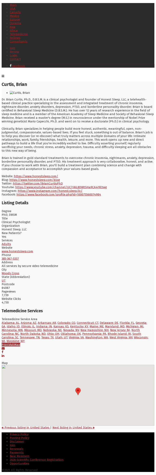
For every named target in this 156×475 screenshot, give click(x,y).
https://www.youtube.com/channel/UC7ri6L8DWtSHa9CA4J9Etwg (61, 187)
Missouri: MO (33, 330)
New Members (19, 456)
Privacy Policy (19, 434)
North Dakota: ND (33, 334)
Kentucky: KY (79, 326)
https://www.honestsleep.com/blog (34, 180)
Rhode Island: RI (119, 334)
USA (12, 8)
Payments (17, 452)
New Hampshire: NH (94, 330)
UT (3, 280)
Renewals (16, 449)
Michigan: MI (134, 326)
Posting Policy (19, 438)
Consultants (18, 41)
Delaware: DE (109, 323)
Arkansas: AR (47, 323)
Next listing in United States (73, 427)
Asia (12, 27)
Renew (14, 52)
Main (13, 5)
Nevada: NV (71, 330)
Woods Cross (10, 273)
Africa (14, 30)
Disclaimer (17, 441)
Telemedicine (19, 34)
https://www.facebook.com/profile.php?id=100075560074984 (58, 194)
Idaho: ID (13, 326)
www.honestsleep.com (17, 251)
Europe (15, 19)
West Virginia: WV (120, 337)
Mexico (14, 16)
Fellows (15, 38)
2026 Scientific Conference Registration (37, 460)
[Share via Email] (3, 348)
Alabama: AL (10, 323)
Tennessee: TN (30, 337)
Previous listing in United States (26, 427)
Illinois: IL (28, 326)
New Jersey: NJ (120, 330)
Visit (11, 345)
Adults (6, 244)
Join (12, 48)
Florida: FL (127, 323)
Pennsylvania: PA (94, 334)
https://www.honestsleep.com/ (36, 176)
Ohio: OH (53, 334)
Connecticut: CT (87, 323)
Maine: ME (97, 326)
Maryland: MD (115, 326)
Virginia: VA (76, 337)
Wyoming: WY (15, 341)
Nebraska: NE (52, 330)
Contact (15, 59)
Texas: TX (47, 337)
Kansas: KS (61, 326)
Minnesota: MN (12, 330)
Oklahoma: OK (71, 334)
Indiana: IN (44, 326)
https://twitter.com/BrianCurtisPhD (38, 183)
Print (5, 345)
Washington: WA (96, 337)
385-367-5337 (10, 258)
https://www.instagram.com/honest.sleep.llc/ (50, 191)
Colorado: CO (66, 323)
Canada (15, 12)
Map (17, 345)
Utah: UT (61, 337)
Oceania (15, 23)
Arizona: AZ (28, 323)
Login (13, 55)
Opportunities (19, 463)
